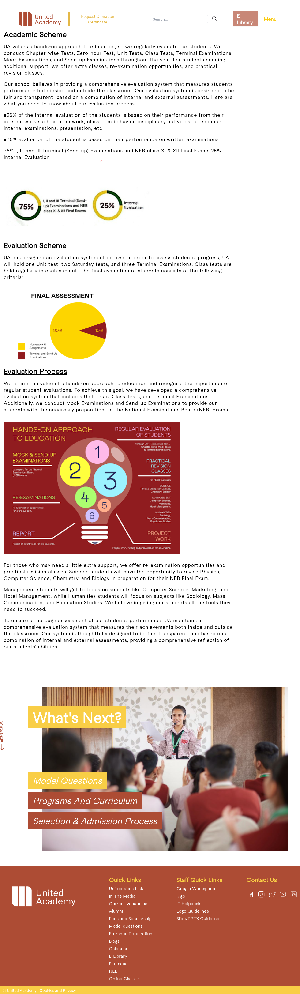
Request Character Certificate (97, 19)
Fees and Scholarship (130, 918)
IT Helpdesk (188, 903)
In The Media (122, 896)
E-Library (245, 18)
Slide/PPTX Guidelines (198, 918)
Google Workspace (195, 888)
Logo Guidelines (192, 911)
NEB (113, 971)
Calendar (118, 948)
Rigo (180, 896)
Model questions (125, 926)
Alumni (116, 911)
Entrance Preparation (130, 933)
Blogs (114, 941)
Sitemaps (118, 963)
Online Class (122, 978)
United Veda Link (126, 888)
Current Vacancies (128, 903)
